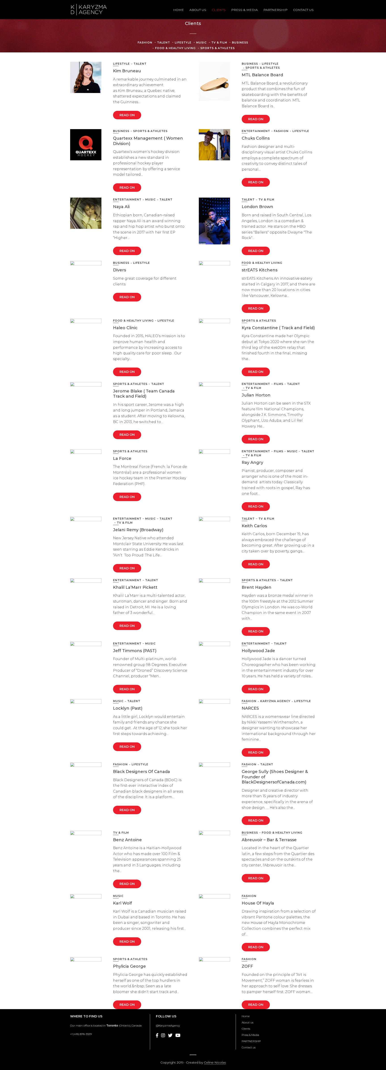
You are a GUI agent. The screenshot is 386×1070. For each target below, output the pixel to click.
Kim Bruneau (127, 70)
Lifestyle (183, 42)
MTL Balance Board (262, 74)
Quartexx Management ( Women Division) (148, 141)
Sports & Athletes (217, 48)
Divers (119, 270)
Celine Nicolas (215, 1062)
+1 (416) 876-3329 (81, 1034)
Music (201, 42)
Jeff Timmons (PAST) (134, 650)
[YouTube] (177, 1035)
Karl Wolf (122, 903)
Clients (219, 10)
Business (240, 42)
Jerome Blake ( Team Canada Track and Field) (144, 394)
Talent (163, 42)
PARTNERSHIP (275, 10)
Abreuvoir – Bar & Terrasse (269, 839)
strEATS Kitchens (259, 270)
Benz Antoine (127, 839)
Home (178, 10)
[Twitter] (170, 1035)
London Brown (257, 206)
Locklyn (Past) (127, 708)
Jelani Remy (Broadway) (138, 529)
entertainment (256, 131)
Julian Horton (256, 395)
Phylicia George (129, 966)
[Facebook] (157, 1035)
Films (278, 384)
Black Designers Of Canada (141, 771)
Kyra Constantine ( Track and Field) (278, 327)
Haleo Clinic (125, 327)
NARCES (250, 708)
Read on (127, 115)
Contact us (303, 10)
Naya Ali (121, 206)
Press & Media (244, 10)
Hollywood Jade (258, 650)
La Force (122, 458)
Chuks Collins (256, 138)
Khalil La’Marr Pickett (135, 587)
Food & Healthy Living (175, 48)
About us (197, 10)
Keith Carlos (254, 525)
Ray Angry (252, 462)
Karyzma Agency (275, 701)
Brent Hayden (256, 587)
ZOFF (247, 966)
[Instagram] (163, 1035)
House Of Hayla (258, 903)
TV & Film (219, 42)
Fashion (145, 42)
